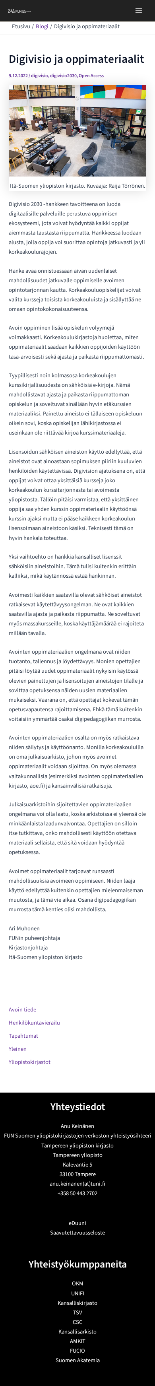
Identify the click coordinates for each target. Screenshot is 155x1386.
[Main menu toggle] (138, 10)
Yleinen (18, 1049)
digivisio (39, 75)
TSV (77, 1312)
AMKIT (77, 1341)
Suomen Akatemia (78, 1360)
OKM (77, 1283)
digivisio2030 (63, 75)
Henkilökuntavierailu (34, 1023)
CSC (77, 1322)
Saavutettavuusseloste (77, 1233)
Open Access (91, 75)
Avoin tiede (22, 1010)
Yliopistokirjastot (29, 1062)
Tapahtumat (23, 1036)
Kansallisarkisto (77, 1332)
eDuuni (77, 1223)
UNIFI (77, 1293)
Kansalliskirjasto (77, 1303)
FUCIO (77, 1351)
